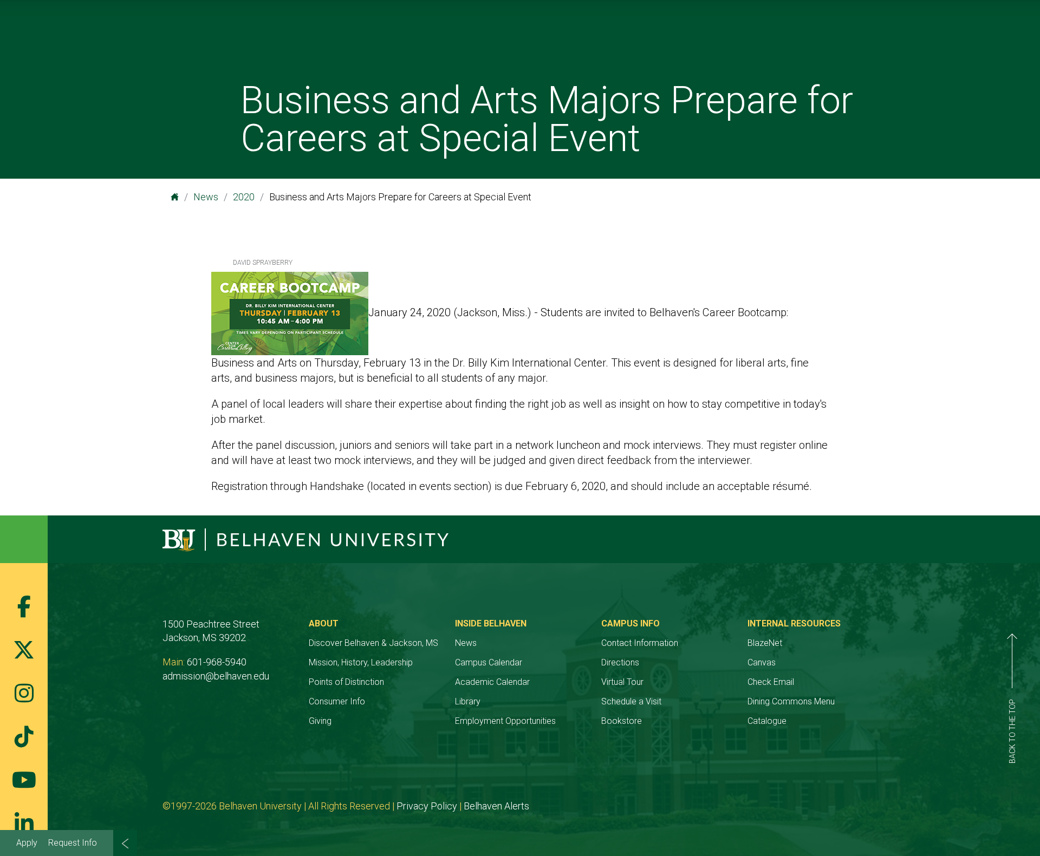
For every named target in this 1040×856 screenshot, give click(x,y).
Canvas (762, 662)
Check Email (771, 682)
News (205, 196)
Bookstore (621, 721)
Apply (26, 843)
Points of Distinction (346, 682)
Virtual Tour (622, 682)
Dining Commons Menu (791, 701)
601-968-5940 (216, 662)
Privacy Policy (426, 806)
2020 (244, 196)
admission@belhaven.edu (215, 676)
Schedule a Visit (631, 701)
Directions (620, 662)
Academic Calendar (492, 682)
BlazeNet (765, 643)
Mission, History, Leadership (361, 662)
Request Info (72, 843)
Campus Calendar (488, 662)
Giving (320, 721)
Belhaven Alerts (496, 806)
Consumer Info (337, 701)
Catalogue (767, 721)
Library (467, 701)
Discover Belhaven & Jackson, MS (373, 643)
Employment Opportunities (505, 721)
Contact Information (639, 643)
